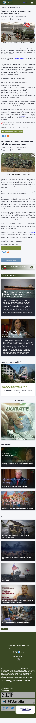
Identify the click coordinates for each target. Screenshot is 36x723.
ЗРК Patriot (10, 241)
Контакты (10, 639)
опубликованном (20, 58)
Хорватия (30, 128)
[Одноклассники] (8, 136)
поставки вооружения (7, 244)
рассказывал (21, 116)
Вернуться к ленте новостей (18, 645)
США (24, 128)
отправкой (32, 232)
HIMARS (3, 128)
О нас (10, 635)
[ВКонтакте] (3, 136)
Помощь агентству (25, 635)
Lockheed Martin (12, 128)
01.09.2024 (7, 16)
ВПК (20, 128)
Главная (3, 7)
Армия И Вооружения (13, 7)
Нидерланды (18, 241)
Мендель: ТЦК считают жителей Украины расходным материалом (16, 334)
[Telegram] (5, 136)
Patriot (3, 241)
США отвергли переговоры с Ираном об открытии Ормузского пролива (16, 294)
